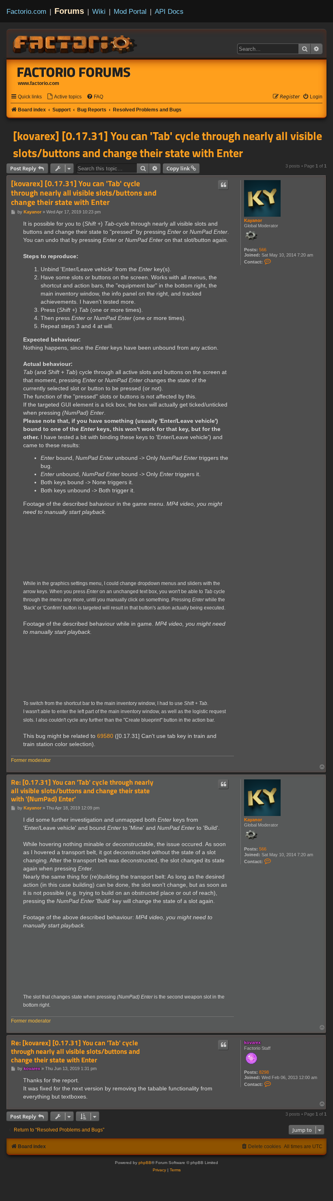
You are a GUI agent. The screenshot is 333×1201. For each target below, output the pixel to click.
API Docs (169, 11)
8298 (264, 1072)
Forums (69, 11)
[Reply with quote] (223, 185)
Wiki (99, 11)
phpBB (144, 1162)
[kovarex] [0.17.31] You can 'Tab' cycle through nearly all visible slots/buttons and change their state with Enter (167, 144)
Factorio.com (26, 11)
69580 (105, 736)
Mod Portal (130, 11)
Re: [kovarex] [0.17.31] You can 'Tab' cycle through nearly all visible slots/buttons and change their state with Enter (75, 1051)
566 (262, 249)
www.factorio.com (38, 83)
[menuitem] (64, 96)
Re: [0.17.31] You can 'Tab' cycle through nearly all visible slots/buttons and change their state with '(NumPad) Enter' (82, 790)
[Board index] (76, 43)
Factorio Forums (74, 72)
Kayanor (253, 220)
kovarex (252, 1042)
